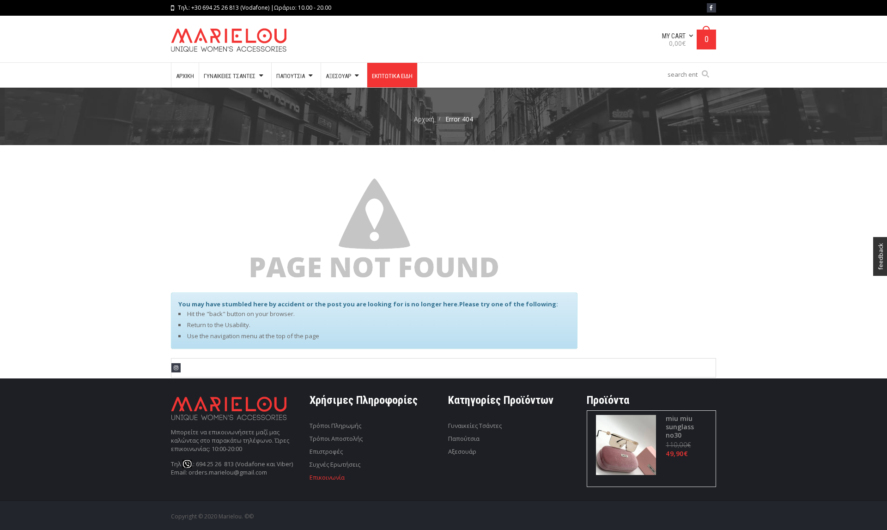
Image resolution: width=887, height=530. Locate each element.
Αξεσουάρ (462, 451)
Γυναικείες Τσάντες (475, 425)
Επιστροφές (326, 451)
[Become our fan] (711, 7)
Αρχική (424, 119)
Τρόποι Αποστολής (336, 438)
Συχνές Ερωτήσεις (335, 464)
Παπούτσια (464, 438)
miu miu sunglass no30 (680, 426)
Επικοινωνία (327, 477)
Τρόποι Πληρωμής (335, 425)
